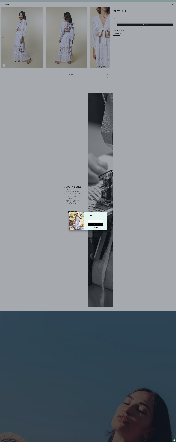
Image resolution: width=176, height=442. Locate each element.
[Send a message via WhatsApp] (174, 440)
